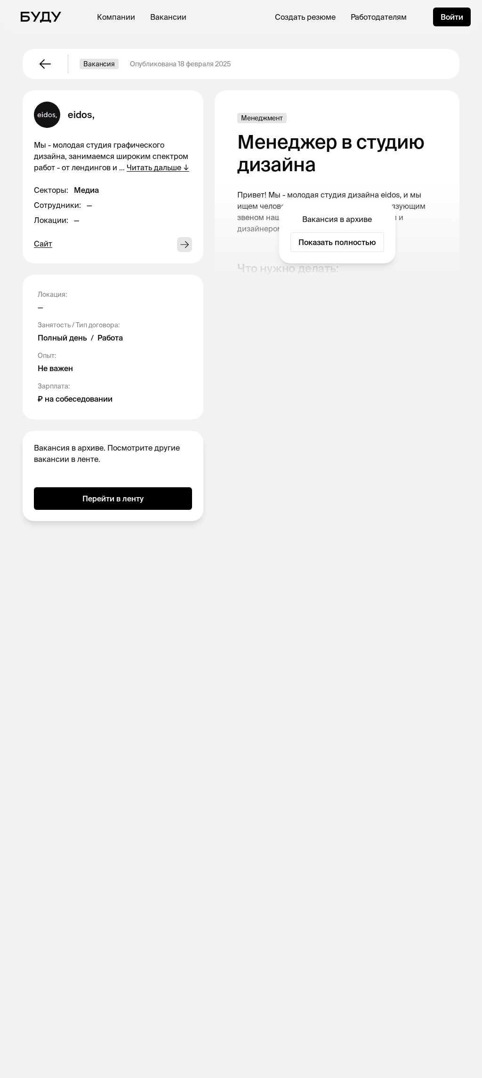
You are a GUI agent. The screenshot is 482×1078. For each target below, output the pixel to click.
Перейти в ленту (113, 498)
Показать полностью (337, 242)
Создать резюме (305, 17)
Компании (116, 17)
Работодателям (379, 17)
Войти (452, 17)
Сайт (43, 243)
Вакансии (168, 17)
